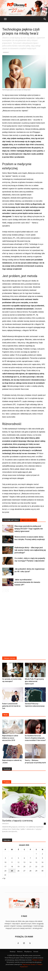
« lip (3, 878)
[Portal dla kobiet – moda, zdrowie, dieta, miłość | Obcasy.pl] (24, 8)
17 (5, 866)
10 (5, 862)
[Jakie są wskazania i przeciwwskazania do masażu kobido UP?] (7, 582)
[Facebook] (18, 943)
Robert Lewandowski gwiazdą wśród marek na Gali (11, 706)
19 (18, 866)
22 (36, 866)
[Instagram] (24, 943)
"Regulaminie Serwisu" (29, 964)
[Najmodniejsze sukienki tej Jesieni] (12, 751)
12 (18, 862)
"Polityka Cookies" (37, 960)
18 (12, 866)
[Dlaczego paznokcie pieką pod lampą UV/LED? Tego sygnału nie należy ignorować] (7, 529)
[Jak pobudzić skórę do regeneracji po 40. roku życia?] (7, 571)
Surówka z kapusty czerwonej (17, 820)
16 (42, 862)
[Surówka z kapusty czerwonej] (24, 802)
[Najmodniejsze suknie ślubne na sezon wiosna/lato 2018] (12, 726)
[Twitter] (30, 943)
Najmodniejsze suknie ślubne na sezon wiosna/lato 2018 (10, 738)
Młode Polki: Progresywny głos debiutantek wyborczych (34, 681)
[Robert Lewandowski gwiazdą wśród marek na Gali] (12, 694)
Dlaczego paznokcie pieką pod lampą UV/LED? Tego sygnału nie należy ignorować (29, 528)
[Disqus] (24, 626)
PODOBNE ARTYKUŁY (11, 520)
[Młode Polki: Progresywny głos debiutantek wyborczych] (35, 670)
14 (30, 862)
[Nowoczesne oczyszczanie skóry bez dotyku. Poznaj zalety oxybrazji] (7, 539)
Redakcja (12, 951)
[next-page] (7, 590)
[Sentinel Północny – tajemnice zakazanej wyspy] (35, 694)
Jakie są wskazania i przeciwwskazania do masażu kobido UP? (27, 582)
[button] (5, 19)
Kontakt (35, 951)
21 (30, 866)
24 (5, 871)
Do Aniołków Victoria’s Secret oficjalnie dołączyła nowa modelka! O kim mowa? (35, 738)
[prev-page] (3, 590)
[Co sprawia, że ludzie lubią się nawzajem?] (12, 670)
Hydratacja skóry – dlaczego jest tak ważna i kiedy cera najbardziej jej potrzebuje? (30, 550)
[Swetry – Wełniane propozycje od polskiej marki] (35, 751)
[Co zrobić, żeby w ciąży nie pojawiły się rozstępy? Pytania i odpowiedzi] (7, 561)
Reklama (20, 951)
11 (12, 862)
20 (24, 866)
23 (42, 866)
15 (36, 862)
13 (24, 862)
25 (12, 871)
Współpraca (28, 951)
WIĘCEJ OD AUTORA (28, 520)
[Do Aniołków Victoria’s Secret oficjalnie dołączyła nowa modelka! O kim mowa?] (35, 726)
